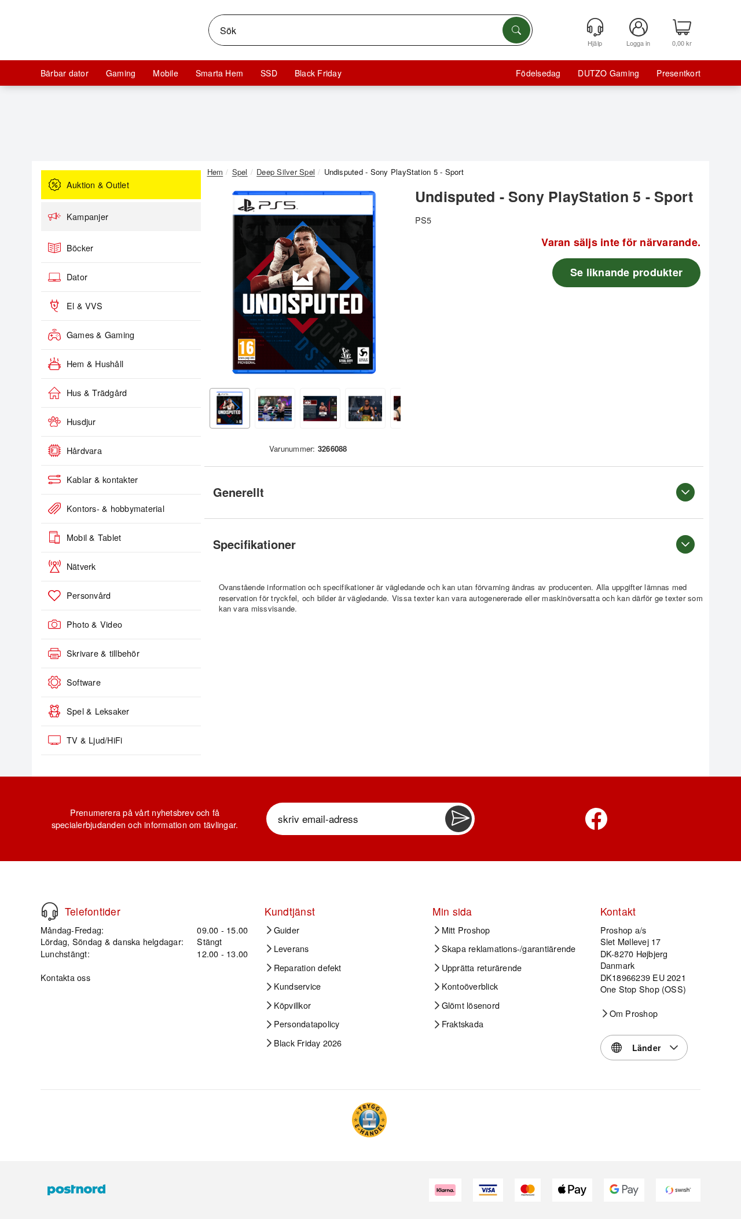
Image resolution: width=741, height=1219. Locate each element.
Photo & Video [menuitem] (94, 624)
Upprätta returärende (482, 967)
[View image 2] (275, 408)
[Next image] (383, 285)
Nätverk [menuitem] (81, 566)
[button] (304, 282)
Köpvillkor (292, 1005)
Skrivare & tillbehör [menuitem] (103, 653)
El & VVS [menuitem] (84, 306)
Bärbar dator (65, 73)
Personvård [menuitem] (89, 595)
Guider (286, 930)
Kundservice (297, 986)
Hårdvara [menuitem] (84, 450)
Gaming (120, 73)
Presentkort (678, 73)
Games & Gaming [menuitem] (100, 335)
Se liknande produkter (626, 272)
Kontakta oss (65, 977)
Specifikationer (254, 544)
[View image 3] (320, 408)
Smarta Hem (219, 73)
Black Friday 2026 (308, 1043)
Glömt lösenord (471, 1005)
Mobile (165, 73)
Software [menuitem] (84, 682)
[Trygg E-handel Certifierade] (369, 1120)
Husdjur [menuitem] (81, 421)
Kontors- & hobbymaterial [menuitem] (115, 508)
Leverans (291, 948)
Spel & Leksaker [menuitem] (98, 711)
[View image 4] (365, 408)
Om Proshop (634, 1013)
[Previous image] (224, 285)
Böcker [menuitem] (80, 248)
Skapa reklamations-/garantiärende (509, 948)
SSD (269, 73)
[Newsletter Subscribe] (458, 819)
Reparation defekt (308, 967)
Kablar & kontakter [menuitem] (102, 479)
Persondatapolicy (307, 1024)
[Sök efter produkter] (516, 30)
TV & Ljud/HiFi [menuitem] (94, 740)
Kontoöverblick (470, 986)
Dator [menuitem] (77, 277)
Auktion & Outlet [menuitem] (98, 185)
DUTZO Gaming (608, 73)
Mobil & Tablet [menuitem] (94, 537)
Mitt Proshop (466, 930)
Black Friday (318, 73)
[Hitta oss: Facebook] (596, 818)
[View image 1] (230, 408)
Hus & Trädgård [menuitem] (97, 392)
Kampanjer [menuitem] (87, 216)
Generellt (238, 492)
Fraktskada (462, 1024)
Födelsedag (538, 73)
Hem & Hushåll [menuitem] (95, 363)
